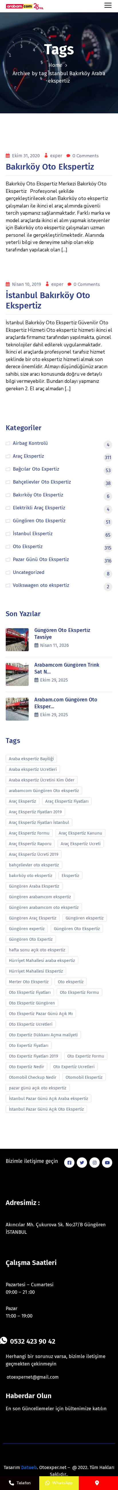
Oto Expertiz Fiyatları (28, 1045)
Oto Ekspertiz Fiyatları (30, 992)
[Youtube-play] (107, 1162)
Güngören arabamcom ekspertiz (40, 896)
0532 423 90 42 (32, 1341)
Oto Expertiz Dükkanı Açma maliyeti (43, 1034)
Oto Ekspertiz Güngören (32, 1003)
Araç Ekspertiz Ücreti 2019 (33, 854)
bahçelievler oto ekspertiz (34, 865)
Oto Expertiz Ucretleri (74, 1066)
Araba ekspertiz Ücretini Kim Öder (41, 780)
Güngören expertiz (27, 928)
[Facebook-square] (69, 1162)
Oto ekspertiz (71, 981)
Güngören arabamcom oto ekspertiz (44, 907)
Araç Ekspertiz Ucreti (81, 843)
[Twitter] (82, 1162)
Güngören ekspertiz (85, 918)
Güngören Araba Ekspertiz (34, 886)
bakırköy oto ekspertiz (30, 875)
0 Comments (85, 156)
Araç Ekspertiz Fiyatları (66, 801)
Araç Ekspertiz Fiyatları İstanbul (39, 822)
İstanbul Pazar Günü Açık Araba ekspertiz (48, 1098)
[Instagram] (94, 1162)
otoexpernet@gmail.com (33, 1377)
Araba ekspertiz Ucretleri (33, 769)
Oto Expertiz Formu (85, 1056)
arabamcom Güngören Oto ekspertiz (44, 790)
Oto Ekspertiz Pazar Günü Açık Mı (41, 1013)
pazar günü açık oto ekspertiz (37, 1088)
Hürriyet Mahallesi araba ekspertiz (42, 960)
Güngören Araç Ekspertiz (32, 918)
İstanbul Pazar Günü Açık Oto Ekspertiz (46, 1109)
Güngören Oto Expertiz (31, 939)
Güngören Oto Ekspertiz (77, 928)
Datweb (29, 1467)
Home (55, 65)
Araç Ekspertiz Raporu (30, 843)
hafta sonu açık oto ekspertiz (37, 949)
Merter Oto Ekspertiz (29, 981)
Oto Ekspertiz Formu (79, 992)
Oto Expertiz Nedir (26, 1066)
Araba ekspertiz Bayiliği (31, 758)
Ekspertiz (70, 875)
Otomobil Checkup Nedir (32, 1077)
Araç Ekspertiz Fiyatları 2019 (35, 811)
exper (56, 155)
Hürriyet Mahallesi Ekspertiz (36, 971)
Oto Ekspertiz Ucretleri (30, 1024)
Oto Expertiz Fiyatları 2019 (33, 1056)
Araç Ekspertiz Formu (29, 833)
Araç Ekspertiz (22, 801)
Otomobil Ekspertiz (84, 1077)
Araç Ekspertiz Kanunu (80, 833)
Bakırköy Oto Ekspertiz (50, 167)
